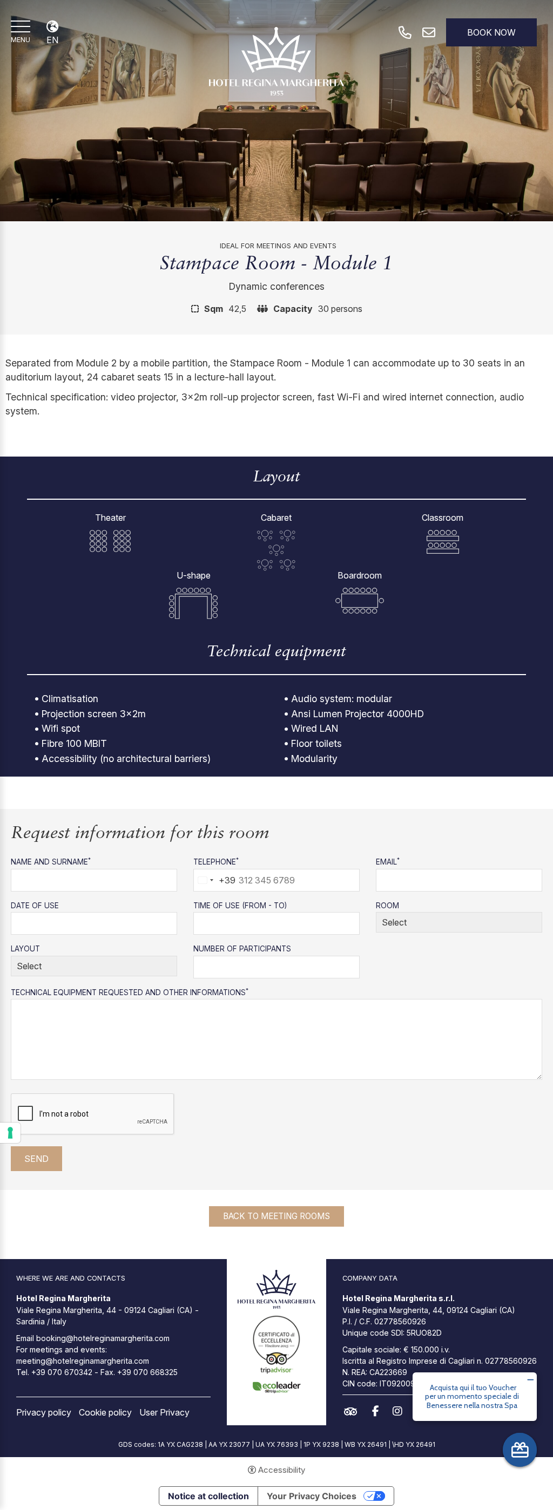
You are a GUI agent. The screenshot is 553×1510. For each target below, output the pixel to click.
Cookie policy (105, 1412)
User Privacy (164, 1412)
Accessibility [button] (281, 1470)
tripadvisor (353, 1411)
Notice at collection (208, 1496)
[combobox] (214, 880)
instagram (400, 1411)
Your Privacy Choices (311, 1496)
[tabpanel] (276, 110)
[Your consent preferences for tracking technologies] (10, 1133)
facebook (378, 1411)
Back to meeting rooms (276, 1216)
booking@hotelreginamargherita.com (103, 1338)
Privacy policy (43, 1412)
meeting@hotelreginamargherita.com (82, 1360)
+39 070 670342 (61, 1372)
